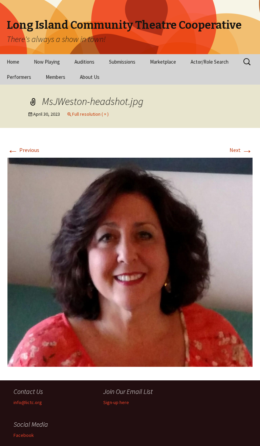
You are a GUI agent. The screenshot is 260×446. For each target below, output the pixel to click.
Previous (23, 150)
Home (13, 62)
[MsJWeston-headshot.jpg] (130, 261)
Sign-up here (116, 402)
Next (241, 150)
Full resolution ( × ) (90, 114)
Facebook (24, 435)
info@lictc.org (28, 402)
